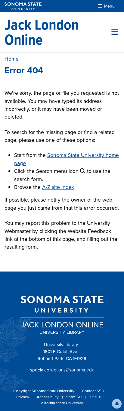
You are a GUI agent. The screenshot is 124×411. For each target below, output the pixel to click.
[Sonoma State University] (23, 6)
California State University (61, 403)
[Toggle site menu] (114, 32)
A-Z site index (58, 187)
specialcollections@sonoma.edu (62, 370)
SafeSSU (74, 397)
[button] (117, 404)
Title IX (95, 397)
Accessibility (48, 397)
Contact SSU (93, 391)
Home (12, 59)
